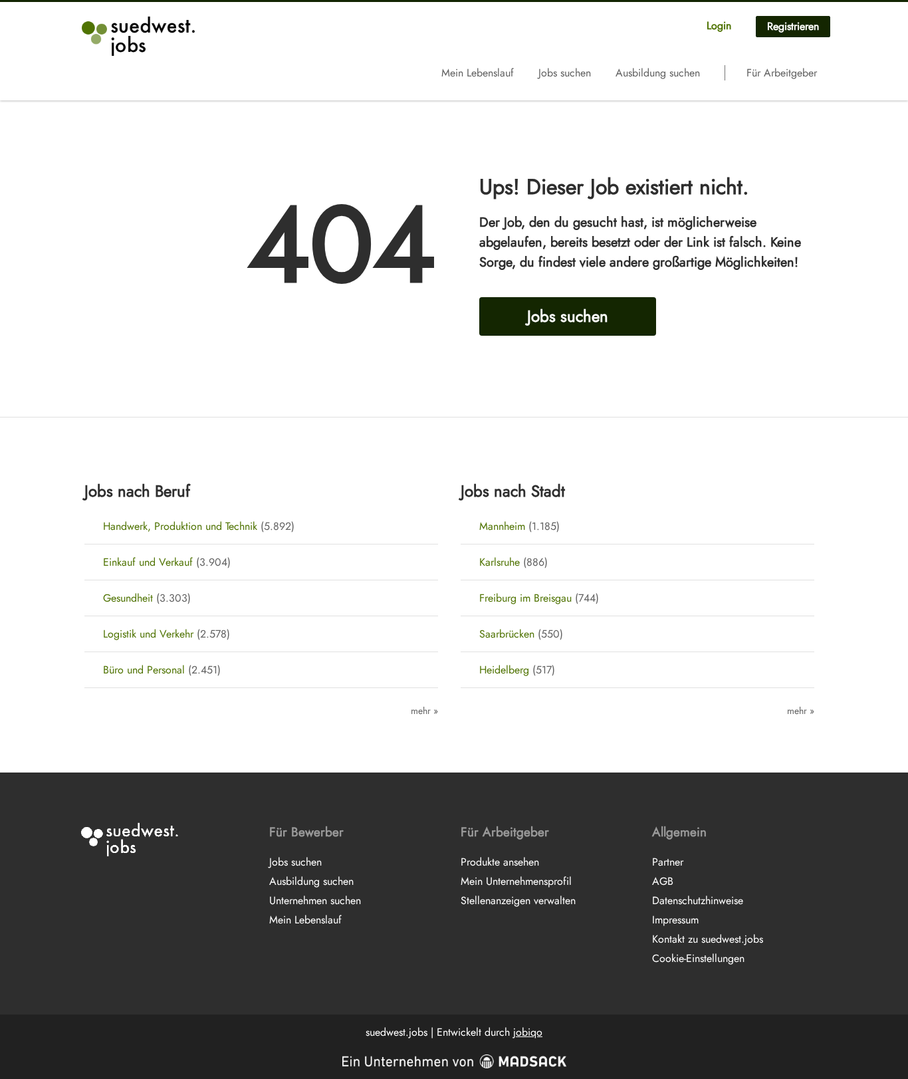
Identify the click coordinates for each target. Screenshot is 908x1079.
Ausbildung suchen (658, 72)
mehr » (424, 710)
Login (719, 25)
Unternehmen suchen (315, 900)
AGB (662, 881)
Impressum (675, 919)
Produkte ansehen (500, 862)
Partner (667, 862)
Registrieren (793, 26)
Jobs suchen (564, 72)
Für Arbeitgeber (781, 72)
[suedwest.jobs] (140, 36)
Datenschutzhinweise (697, 900)
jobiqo (527, 1032)
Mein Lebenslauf (477, 72)
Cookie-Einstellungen (698, 958)
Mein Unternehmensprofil (516, 881)
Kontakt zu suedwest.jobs (707, 939)
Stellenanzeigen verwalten (518, 900)
